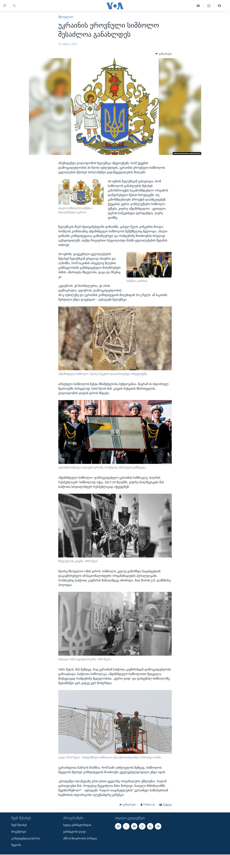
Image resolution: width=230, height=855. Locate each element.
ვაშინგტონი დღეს (74, 831)
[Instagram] (209, 6)
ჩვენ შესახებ (19, 825)
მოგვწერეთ (18, 831)
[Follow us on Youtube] (134, 826)
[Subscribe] (158, 826)
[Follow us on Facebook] (118, 826)
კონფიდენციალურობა (25, 838)
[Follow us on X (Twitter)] (126, 826)
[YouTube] (198, 6)
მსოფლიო (65, 17)
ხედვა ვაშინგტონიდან (77, 825)
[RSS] (150, 826)
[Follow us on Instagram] (142, 826)
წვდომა (16, 845)
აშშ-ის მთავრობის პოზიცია (80, 838)
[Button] (163, 54)
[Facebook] (219, 6)
